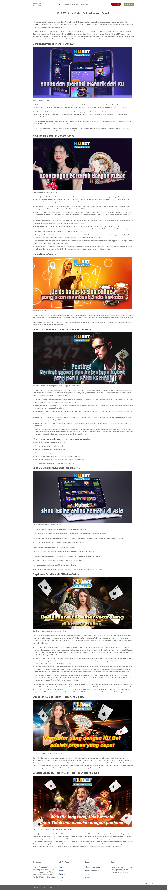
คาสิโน (67, 4)
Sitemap (87, 877)
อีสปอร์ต (82, 4)
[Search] (55, 4)
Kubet (60, 4)
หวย (77, 4)
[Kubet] (42, 4)
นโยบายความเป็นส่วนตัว (93, 867)
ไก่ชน (87, 4)
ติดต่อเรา (88, 874)
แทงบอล (72, 4)
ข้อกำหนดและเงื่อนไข (92, 871)
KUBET (39, 24)
